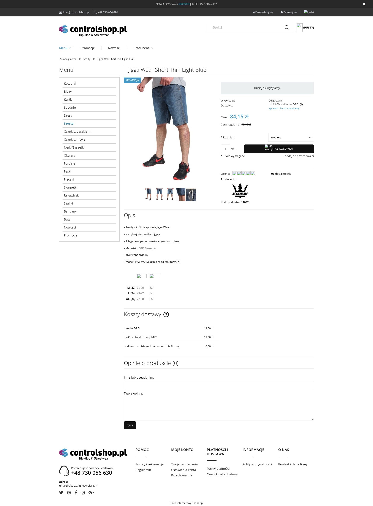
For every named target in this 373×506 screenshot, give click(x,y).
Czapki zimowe (74, 139)
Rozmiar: (227, 137)
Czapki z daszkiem (77, 131)
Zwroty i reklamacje (150, 464)
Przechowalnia (181, 475)
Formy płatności (218, 468)
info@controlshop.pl (76, 12)
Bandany (70, 211)
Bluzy (68, 91)
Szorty (68, 123)
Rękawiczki (71, 195)
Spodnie (70, 107)
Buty (67, 219)
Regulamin (143, 470)
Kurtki (68, 99)
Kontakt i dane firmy (292, 464)
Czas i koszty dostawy (222, 474)
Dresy (68, 115)
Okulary (69, 155)
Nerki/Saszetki (74, 147)
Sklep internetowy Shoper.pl (186, 503)
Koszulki (70, 83)
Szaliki (68, 203)
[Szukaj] (286, 27)
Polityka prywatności (257, 464)
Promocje (70, 235)
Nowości (70, 227)
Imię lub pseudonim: (139, 377)
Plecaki (69, 179)
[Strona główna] (94, 30)
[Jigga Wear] (240, 190)
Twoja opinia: (133, 393)
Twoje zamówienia (184, 464)
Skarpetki (70, 187)
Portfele (69, 163)
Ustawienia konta (183, 470)
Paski (67, 171)
